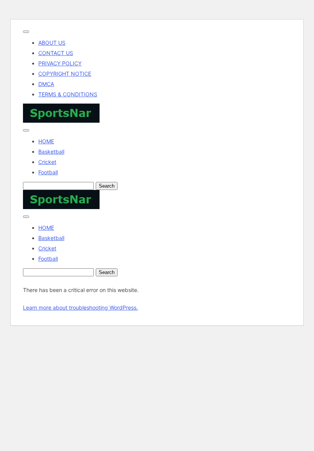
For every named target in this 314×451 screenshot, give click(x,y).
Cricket (47, 162)
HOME (46, 141)
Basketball (51, 151)
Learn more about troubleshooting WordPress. (80, 307)
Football (48, 172)
